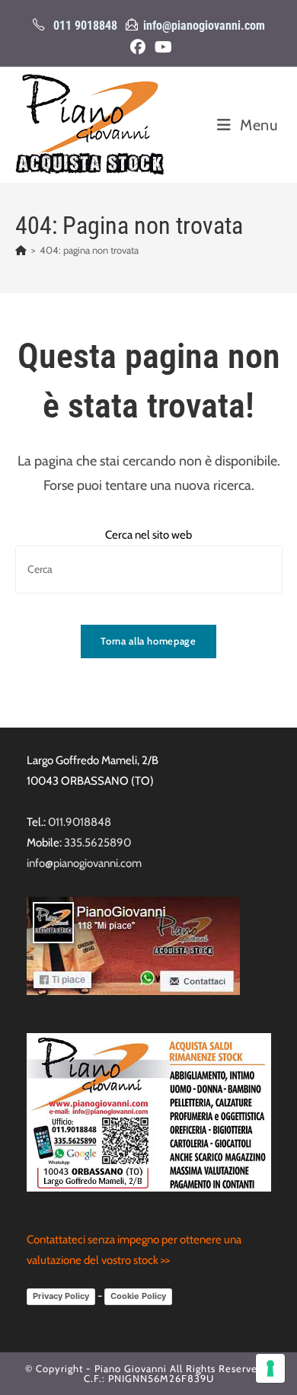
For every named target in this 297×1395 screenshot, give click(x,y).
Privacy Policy (61, 1296)
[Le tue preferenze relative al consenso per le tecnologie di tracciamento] (270, 1368)
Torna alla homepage (148, 641)
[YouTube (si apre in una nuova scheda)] (161, 47)
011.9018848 (79, 822)
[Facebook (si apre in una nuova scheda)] (138, 47)
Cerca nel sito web (148, 535)
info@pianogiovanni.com (204, 25)
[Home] (21, 250)
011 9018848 (85, 25)
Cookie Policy (138, 1296)
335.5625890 (97, 842)
